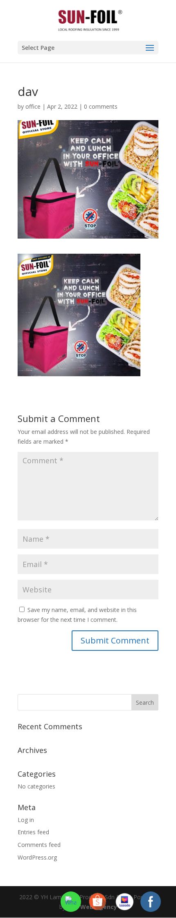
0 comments (100, 106)
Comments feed (39, 845)
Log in (26, 820)
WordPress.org (37, 857)
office (33, 106)
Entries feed (33, 832)
